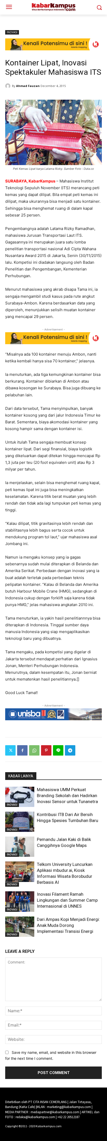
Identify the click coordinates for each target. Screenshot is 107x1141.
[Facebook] (22, 750)
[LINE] (58, 750)
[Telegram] (70, 750)
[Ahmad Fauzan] (8, 86)
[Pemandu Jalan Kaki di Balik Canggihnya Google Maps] (19, 847)
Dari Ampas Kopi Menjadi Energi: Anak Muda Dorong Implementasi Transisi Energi (68, 925)
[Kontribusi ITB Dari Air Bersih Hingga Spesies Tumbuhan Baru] (19, 822)
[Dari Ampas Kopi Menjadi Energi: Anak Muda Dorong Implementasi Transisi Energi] (19, 926)
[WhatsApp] (34, 750)
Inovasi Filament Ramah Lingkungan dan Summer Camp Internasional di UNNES (67, 900)
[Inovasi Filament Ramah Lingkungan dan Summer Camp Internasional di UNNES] (19, 901)
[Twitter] (10, 750)
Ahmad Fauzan (28, 86)
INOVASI (12, 32)
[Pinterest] (46, 750)
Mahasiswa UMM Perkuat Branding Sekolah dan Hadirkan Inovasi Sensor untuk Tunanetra (67, 795)
